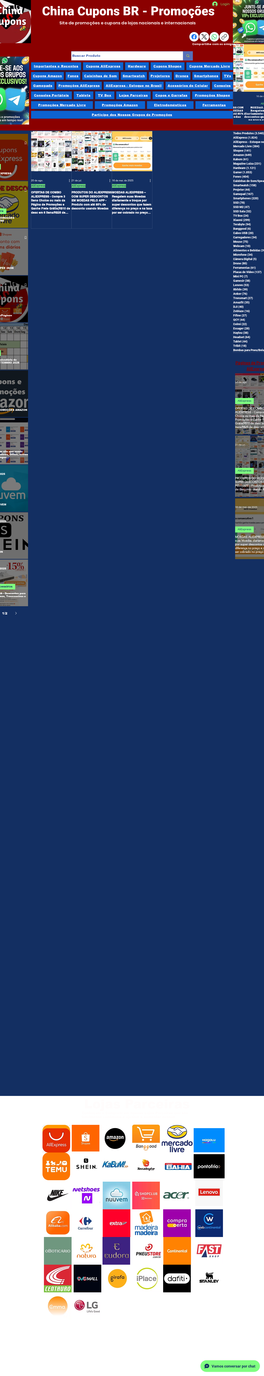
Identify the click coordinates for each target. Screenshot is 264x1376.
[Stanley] (209, 1277)
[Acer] (175, 1195)
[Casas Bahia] (178, 1166)
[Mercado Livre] (177, 1139)
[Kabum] (115, 1165)
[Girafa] (117, 1278)
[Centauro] (58, 1278)
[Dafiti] (177, 1278)
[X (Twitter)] (204, 37)
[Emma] (58, 1306)
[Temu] (56, 1166)
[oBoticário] (57, 1251)
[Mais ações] (70, 180)
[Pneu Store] (148, 1251)
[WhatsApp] (214, 37)
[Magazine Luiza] (209, 1140)
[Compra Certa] (176, 1223)
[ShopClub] (146, 1195)
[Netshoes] (86, 1195)
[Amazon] (115, 1138)
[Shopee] (85, 1139)
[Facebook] (194, 37)
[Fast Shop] (209, 1251)
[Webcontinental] (209, 1223)
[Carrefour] (85, 1223)
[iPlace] (147, 1278)
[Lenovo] (209, 1192)
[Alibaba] (57, 1223)
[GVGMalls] (87, 1278)
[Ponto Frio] (209, 1166)
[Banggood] (146, 1138)
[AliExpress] (56, 1139)
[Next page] (16, 613)
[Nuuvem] (116, 1195)
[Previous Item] (241, 68)
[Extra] (116, 1223)
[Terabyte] (146, 1165)
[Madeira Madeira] (146, 1223)
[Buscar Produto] (188, 55)
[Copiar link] (224, 37)
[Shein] (85, 1165)
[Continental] (177, 1251)
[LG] (87, 1306)
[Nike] (57, 1195)
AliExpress (257, 103)
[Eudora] (116, 1251)
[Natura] (86, 1251)
